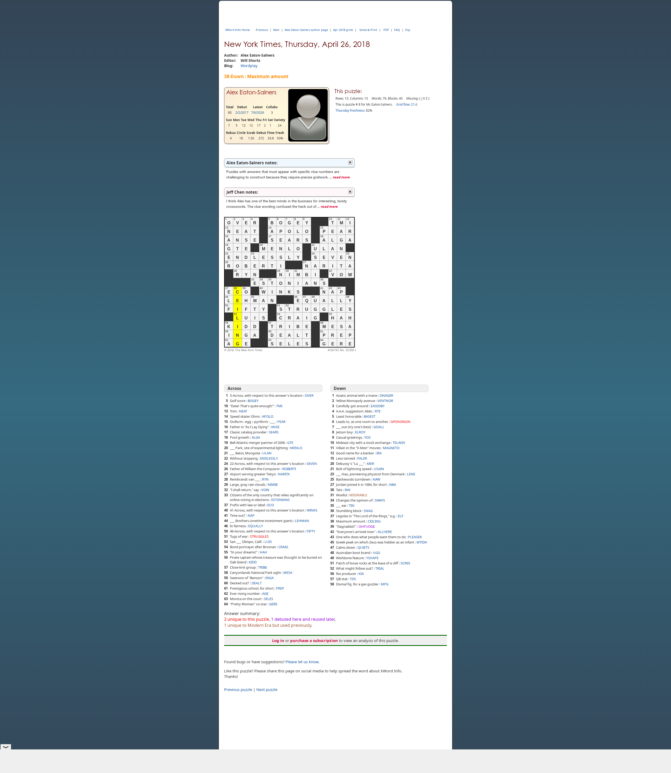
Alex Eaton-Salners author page (306, 30)
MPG (384, 584)
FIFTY (311, 531)
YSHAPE (372, 558)
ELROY (360, 432)
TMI (279, 406)
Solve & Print (368, 30)
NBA (392, 484)
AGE (265, 593)
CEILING (374, 521)
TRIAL (379, 568)
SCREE (405, 563)
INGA (270, 577)
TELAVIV (399, 442)
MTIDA (421, 542)
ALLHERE (385, 531)
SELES (268, 598)
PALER (362, 458)
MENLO (296, 447)
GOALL (379, 426)
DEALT (257, 583)
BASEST (369, 416)
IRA (379, 453)
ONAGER (386, 395)
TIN (351, 505)
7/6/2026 (257, 112)
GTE (290, 442)
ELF (400, 516)
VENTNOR (385, 400)
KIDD (253, 562)
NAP (251, 515)
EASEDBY (378, 406)
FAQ (397, 30)
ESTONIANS (280, 499)
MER (370, 463)
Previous (262, 30)
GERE (273, 604)
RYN (265, 479)
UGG (376, 552)
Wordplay (249, 65)
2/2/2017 (241, 112)
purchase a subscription (314, 640)
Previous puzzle (238, 689)
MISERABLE (358, 495)
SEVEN (312, 463)
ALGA (256, 437)
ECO (270, 505)
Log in (278, 640)
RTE (378, 411)
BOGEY (253, 400)
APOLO (267, 416)
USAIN (379, 468)
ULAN (267, 453)
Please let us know (301, 661)
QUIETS (363, 547)
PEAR (281, 421)
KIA (361, 573)
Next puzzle (266, 689)
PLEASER (415, 537)
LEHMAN (302, 520)
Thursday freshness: (350, 110)
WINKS (312, 510)
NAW (376, 479)
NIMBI (273, 484)
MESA (287, 572)
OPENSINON (400, 421)
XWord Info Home (237, 30)
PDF (386, 30)
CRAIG (283, 547)
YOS (367, 437)
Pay (407, 30)
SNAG (368, 510)
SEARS (274, 432)
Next (276, 30)
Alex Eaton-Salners (251, 92)
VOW (265, 489)
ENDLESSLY (269, 458)
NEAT (243, 411)
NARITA (284, 474)
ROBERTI (289, 468)
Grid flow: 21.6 (406, 104)
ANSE (275, 426)
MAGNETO (391, 447)
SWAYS (380, 500)
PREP (280, 588)
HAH (263, 552)
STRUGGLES (259, 536)
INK (347, 489)
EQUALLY (255, 526)
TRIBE (262, 567)
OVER (309, 395)
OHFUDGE (367, 526)
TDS (353, 578)
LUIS (268, 541)
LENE (411, 474)
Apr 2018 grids (343, 30)
